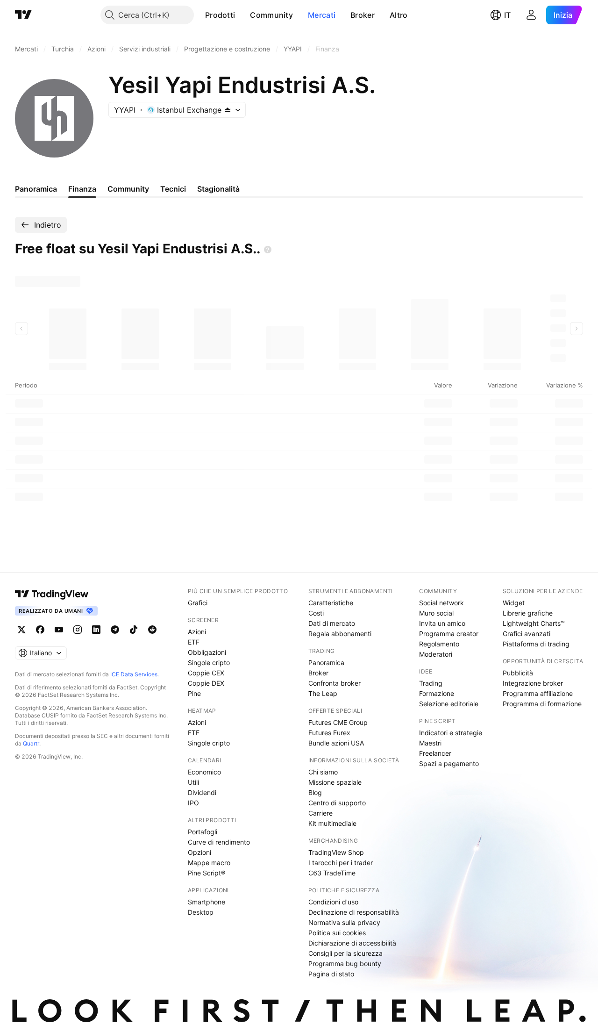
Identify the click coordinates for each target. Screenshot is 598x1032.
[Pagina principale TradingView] (23, 15)
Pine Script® (206, 873)
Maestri (430, 743)
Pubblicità (518, 673)
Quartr (31, 743)
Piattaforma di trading (536, 644)
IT (507, 15)
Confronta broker (334, 683)
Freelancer (435, 753)
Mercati (321, 15)
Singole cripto (209, 662)
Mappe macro (209, 863)
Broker (362, 15)
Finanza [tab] (82, 189)
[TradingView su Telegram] (114, 629)
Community (271, 15)
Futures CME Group (338, 722)
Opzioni (199, 852)
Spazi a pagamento (449, 763)
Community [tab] (128, 189)
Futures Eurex (329, 733)
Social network (441, 603)
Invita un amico (442, 623)
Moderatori (435, 654)
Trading (430, 683)
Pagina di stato (331, 974)
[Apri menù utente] (531, 15)
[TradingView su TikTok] (133, 629)
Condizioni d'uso (333, 902)
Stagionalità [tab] (218, 189)
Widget (514, 603)
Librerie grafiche (528, 613)
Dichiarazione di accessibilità (352, 943)
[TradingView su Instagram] (77, 629)
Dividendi (202, 792)
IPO (193, 803)
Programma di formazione (542, 704)
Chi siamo (323, 772)
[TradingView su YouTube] (58, 629)
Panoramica (326, 662)
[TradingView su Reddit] (152, 629)
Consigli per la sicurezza (345, 953)
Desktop (201, 912)
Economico (204, 772)
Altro (399, 15)
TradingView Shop (336, 852)
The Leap (322, 693)
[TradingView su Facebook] (40, 629)
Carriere (320, 813)
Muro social (436, 613)
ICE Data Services (133, 674)
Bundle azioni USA (336, 743)
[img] (227, 110)
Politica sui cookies (337, 933)
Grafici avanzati (526, 634)
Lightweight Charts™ (534, 623)
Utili (193, 782)
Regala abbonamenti (339, 634)
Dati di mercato (331, 623)
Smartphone (206, 902)
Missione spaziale (335, 782)
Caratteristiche (330, 603)
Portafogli (202, 832)
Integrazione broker (533, 683)
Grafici (197, 603)
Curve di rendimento (219, 842)
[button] (242, 15)
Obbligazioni (207, 652)
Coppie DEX (206, 683)
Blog (315, 792)
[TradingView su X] (21, 629)
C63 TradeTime (332, 873)
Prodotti (220, 15)
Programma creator (448, 634)
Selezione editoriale (448, 704)
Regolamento (439, 644)
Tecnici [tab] (173, 189)
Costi (316, 613)
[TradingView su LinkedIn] (96, 629)
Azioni (197, 632)
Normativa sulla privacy (344, 922)
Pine (194, 693)
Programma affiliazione (538, 693)
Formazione (436, 693)
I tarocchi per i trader (340, 863)
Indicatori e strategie (450, 733)
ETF (193, 642)
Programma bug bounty (344, 964)
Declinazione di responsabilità (353, 912)
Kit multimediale (332, 823)
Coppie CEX (206, 673)
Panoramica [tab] (36, 189)
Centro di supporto (337, 803)
